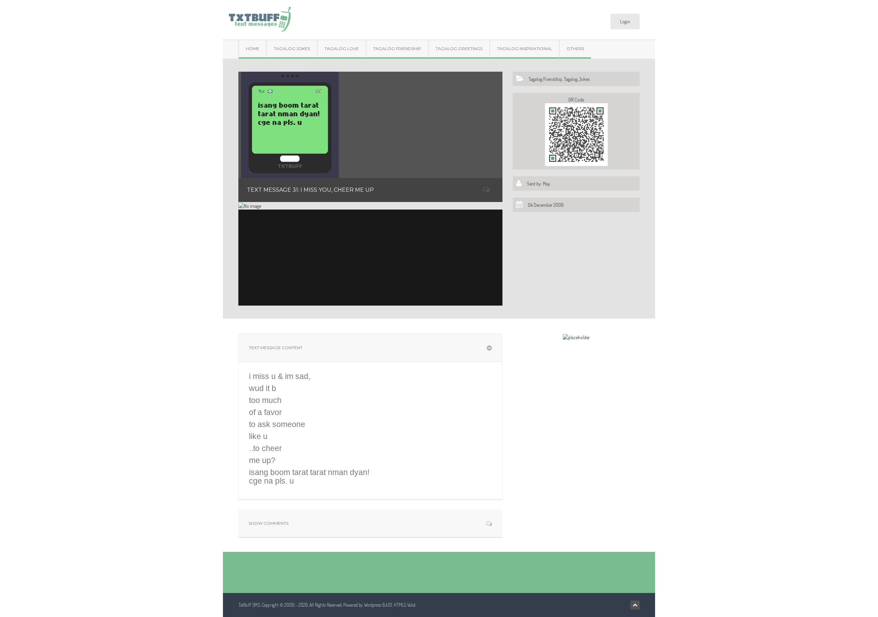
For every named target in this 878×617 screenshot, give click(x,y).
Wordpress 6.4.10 (378, 605)
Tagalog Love (341, 48)
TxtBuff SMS (249, 605)
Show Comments (268, 523)
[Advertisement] (370, 258)
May (546, 184)
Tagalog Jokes (292, 48)
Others (575, 48)
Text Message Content (275, 347)
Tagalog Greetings (459, 48)
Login (625, 21)
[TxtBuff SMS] (259, 17)
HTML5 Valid (404, 605)
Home (252, 48)
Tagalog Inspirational (524, 48)
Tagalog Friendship (397, 48)
